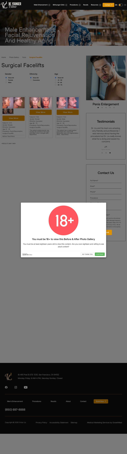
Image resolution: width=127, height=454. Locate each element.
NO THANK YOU (87, 254)
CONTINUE (99, 254)
